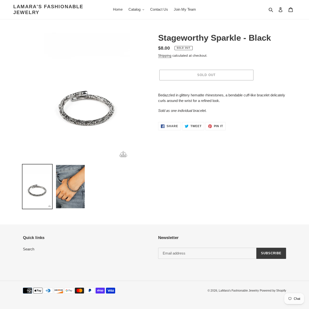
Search (28, 249)
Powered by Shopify (273, 290)
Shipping (164, 55)
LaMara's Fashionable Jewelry (48, 9)
